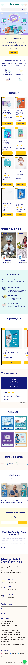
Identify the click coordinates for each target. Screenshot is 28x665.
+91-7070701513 (12, 582)
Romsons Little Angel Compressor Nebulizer (7, 172)
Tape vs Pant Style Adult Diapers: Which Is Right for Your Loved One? (12, 501)
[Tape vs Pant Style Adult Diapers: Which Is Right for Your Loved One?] (14, 490)
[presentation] (21, 402)
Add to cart (7, 123)
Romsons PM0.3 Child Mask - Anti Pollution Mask (20, 173)
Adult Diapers (4, 323)
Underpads (22, 323)
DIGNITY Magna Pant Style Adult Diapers (19, 113)
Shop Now (13, 52)
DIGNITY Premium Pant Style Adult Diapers (20, 204)
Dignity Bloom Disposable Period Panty (6, 144)
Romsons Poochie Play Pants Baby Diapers (20, 143)
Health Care (14, 323)
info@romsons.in (12, 597)
